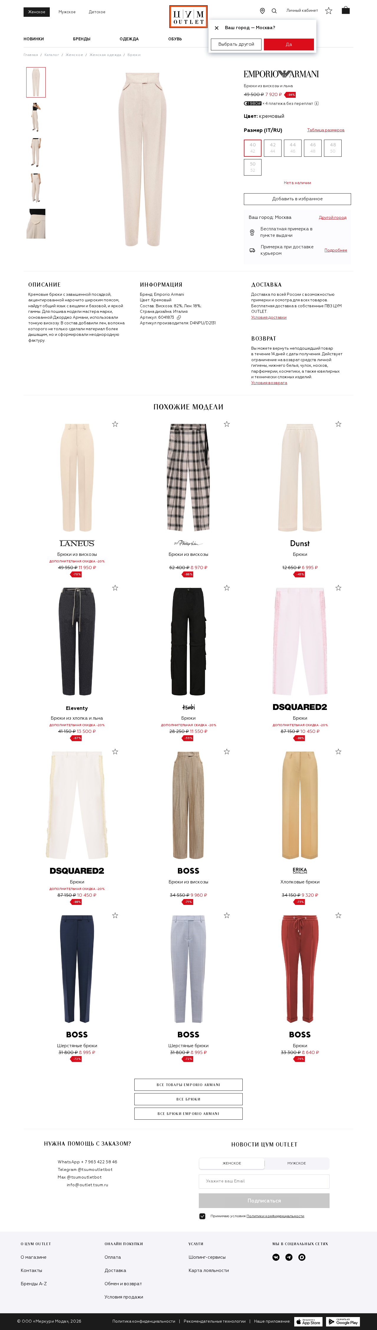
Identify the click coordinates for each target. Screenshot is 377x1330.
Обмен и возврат (123, 1284)
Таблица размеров (326, 130)
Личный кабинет (302, 11)
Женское (36, 12)
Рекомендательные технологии (215, 1322)
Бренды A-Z (34, 1284)
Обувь (175, 39)
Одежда (129, 39)
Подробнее (336, 250)
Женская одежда (105, 55)
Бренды (81, 39)
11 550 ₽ (198, 731)
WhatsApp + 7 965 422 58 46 (88, 1162)
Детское (97, 12)
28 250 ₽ (179, 731)
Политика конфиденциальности (144, 1322)
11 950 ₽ (87, 568)
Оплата (113, 1257)
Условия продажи (124, 1297)
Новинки (34, 39)
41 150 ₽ (67, 731)
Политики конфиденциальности (275, 1216)
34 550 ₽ (179, 895)
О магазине (34, 1257)
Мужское (67, 12)
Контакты (31, 1270)
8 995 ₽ (87, 1052)
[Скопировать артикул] (178, 317)
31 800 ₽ (68, 1052)
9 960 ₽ (199, 895)
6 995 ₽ (310, 568)
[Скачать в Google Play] (343, 1321)
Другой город (332, 218)
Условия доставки (269, 318)
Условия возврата (269, 383)
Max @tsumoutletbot (80, 1177)
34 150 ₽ (291, 895)
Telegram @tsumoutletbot (85, 1170)
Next (53, 155)
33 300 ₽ (291, 1052)
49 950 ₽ (67, 568)
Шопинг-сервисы (207, 1257)
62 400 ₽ (179, 568)
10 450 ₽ (310, 731)
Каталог (51, 55)
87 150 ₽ (290, 731)
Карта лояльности (208, 1270)
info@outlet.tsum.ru (87, 1185)
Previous (19, 155)
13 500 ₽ (86, 731)
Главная (31, 55)
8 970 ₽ (199, 568)
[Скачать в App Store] (308, 1321)
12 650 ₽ (291, 568)
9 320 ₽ (310, 895)
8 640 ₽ (310, 1052)
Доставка (115, 1270)
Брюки (134, 55)
